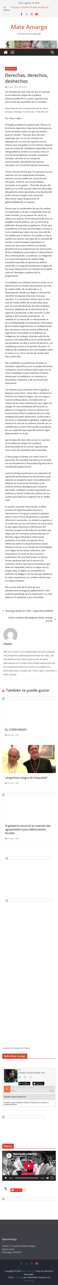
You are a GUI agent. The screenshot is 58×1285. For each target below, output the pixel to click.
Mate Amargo (29, 27)
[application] (29, 1166)
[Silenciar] (47, 1178)
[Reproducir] (6, 1178)
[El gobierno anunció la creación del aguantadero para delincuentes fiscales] (29, 794)
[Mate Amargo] (29, 42)
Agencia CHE (11, 69)
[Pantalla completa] (52, 1178)
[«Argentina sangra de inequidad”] (29, 746)
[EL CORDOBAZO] (29, 698)
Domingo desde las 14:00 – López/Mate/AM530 (29, 610)
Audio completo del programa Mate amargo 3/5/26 (30, 619)
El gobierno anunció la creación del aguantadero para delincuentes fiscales (27, 829)
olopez (24, 87)
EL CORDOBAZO (16, 729)
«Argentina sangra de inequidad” (26, 778)
